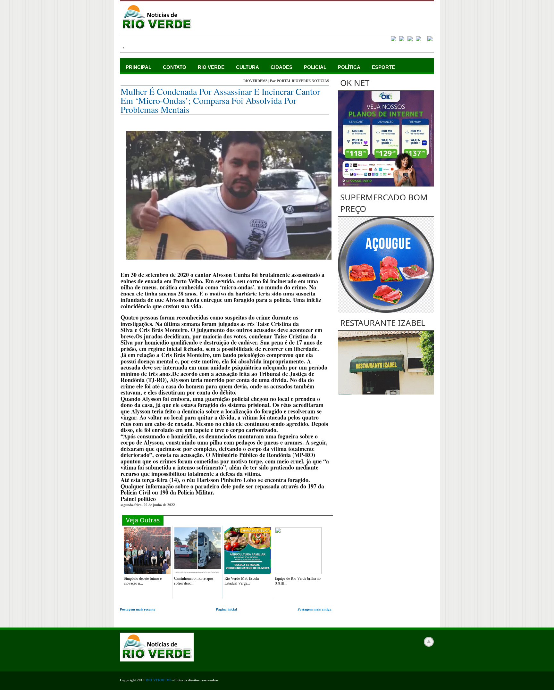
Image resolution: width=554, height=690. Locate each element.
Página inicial (226, 609)
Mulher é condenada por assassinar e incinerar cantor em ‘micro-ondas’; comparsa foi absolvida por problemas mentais (220, 100)
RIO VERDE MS (159, 680)
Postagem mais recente (137, 609)
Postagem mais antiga (315, 609)
